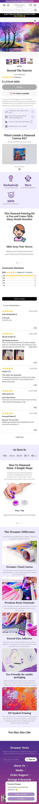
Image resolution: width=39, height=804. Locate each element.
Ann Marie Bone (20, 74)
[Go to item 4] (30, 61)
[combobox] (19, 10)
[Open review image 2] (19, 355)
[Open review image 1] (7, 355)
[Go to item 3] (23, 61)
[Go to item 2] (16, 61)
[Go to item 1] (9, 61)
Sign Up (32, 759)
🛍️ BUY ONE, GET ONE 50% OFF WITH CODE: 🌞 (19, 15)
